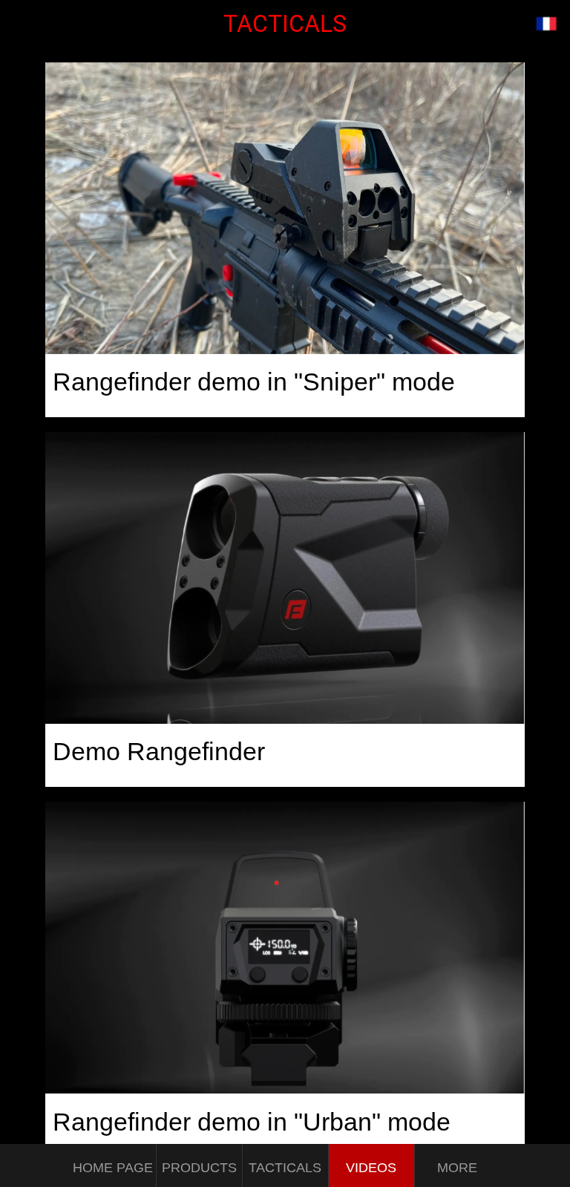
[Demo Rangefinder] (284, 578)
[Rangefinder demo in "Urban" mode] (284, 947)
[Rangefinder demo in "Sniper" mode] (284, 208)
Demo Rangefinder (159, 751)
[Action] (546, 24)
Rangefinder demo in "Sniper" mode (254, 381)
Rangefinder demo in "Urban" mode (252, 1122)
